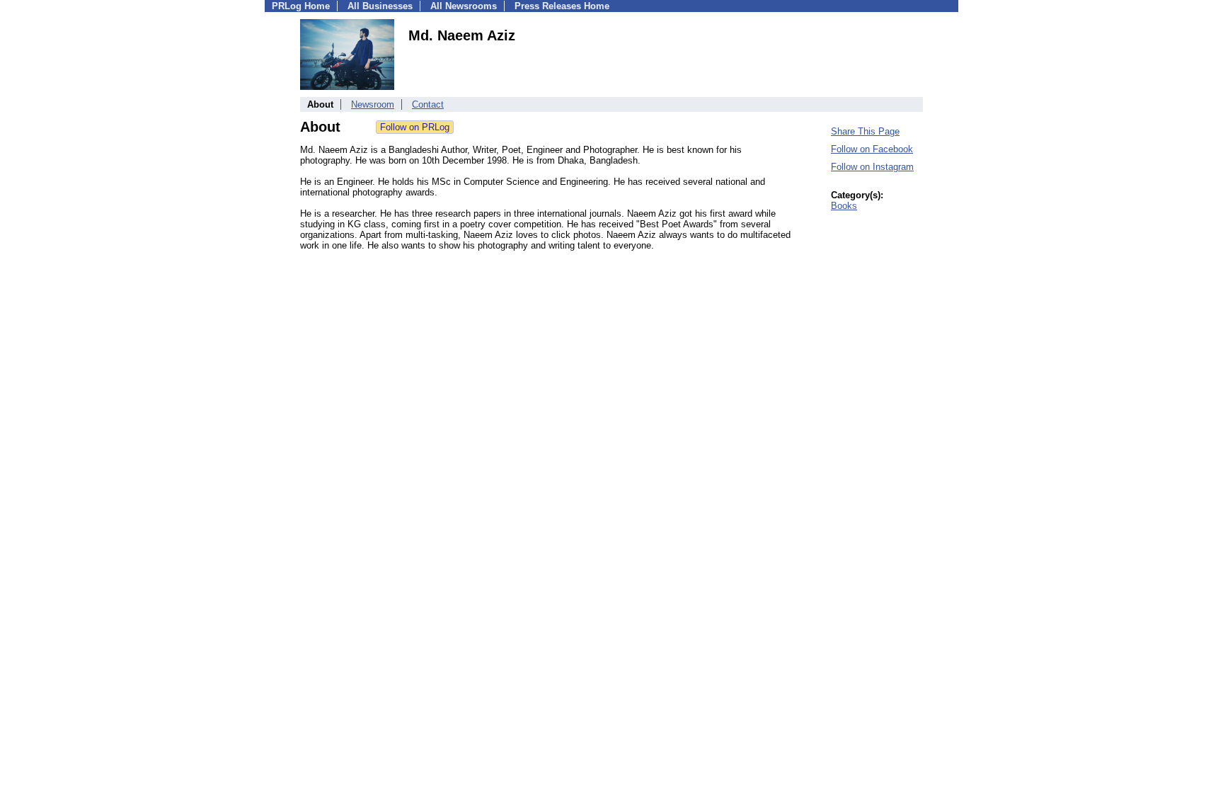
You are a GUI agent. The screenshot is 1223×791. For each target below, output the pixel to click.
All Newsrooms (463, 6)
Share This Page (865, 131)
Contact (428, 104)
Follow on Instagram (872, 166)
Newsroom (372, 104)
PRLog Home (301, 6)
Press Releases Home (562, 6)
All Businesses (380, 6)
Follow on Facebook (872, 149)
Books (844, 205)
